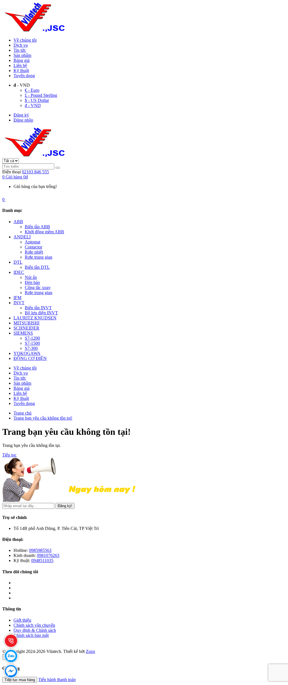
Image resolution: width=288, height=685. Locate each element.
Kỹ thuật (21, 70)
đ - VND (33, 105)
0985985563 (40, 550)
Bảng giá (22, 60)
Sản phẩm (22, 55)
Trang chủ (23, 413)
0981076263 (48, 555)
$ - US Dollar (37, 100)
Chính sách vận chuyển (34, 625)
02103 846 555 (35, 171)
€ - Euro (32, 90)
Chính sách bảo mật (31, 635)
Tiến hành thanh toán (57, 679)
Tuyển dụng (24, 75)
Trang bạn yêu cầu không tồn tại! (43, 418)
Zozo (90, 651)
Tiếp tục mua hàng (19, 680)
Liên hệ (20, 65)
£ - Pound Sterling (41, 95)
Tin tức (20, 50)
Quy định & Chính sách (35, 630)
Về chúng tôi (25, 40)
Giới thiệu (22, 620)
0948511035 (42, 560)
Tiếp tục (9, 455)
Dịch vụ (21, 45)
